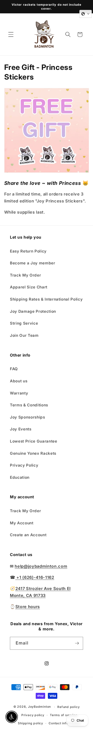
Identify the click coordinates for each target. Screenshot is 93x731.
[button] (11, 34)
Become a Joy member (32, 263)
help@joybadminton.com (41, 566)
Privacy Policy (24, 465)
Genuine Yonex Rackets (33, 453)
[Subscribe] (77, 643)
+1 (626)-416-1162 (34, 577)
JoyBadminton (39, 707)
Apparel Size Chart (28, 287)
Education (20, 477)
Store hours (27, 606)
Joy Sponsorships (27, 417)
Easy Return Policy (28, 251)
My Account (21, 523)
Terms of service (63, 715)
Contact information (65, 723)
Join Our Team (24, 335)
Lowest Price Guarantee (33, 441)
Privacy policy (32, 715)
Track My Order (25, 275)
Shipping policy (30, 723)
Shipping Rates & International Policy (46, 299)
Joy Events (20, 429)
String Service (24, 323)
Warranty (19, 393)
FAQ (14, 368)
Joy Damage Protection (33, 311)
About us (18, 381)
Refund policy (68, 707)
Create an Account (28, 535)
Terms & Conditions (29, 405)
